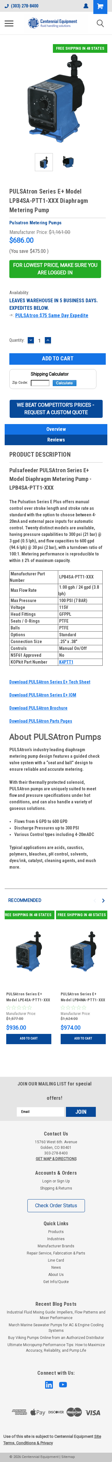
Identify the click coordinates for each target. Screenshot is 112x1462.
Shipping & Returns (56, 1188)
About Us (56, 1274)
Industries (56, 1239)
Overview (56, 429)
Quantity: (17, 340)
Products (56, 1232)
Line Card (56, 1260)
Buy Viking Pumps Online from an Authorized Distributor (56, 1338)
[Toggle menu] (9, 23)
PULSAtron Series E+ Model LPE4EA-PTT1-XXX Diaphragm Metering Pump (28, 998)
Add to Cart (29, 1038)
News (56, 1267)
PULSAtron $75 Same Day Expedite (51, 315)
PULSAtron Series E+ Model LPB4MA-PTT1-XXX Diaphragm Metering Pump (83, 998)
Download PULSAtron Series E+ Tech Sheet (49, 681)
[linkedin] (49, 1385)
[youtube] (63, 1385)
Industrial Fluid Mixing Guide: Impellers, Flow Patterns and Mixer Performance (56, 1315)
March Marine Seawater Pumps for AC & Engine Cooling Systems (56, 1328)
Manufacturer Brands (56, 1246)
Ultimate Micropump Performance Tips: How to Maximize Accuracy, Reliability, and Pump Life (56, 1348)
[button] (55, 269)
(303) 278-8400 (24, 5)
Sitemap (68, 1457)
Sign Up (63, 1181)
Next (102, 96)
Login (47, 1181)
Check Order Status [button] (56, 1205)
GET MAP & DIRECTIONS (56, 1159)
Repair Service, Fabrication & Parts (56, 1253)
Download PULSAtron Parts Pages (40, 721)
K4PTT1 (66, 662)
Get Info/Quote (56, 1282)
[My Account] (85, 5)
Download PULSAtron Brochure (38, 708)
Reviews (56, 440)
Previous (9, 96)
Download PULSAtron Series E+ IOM (42, 694)
